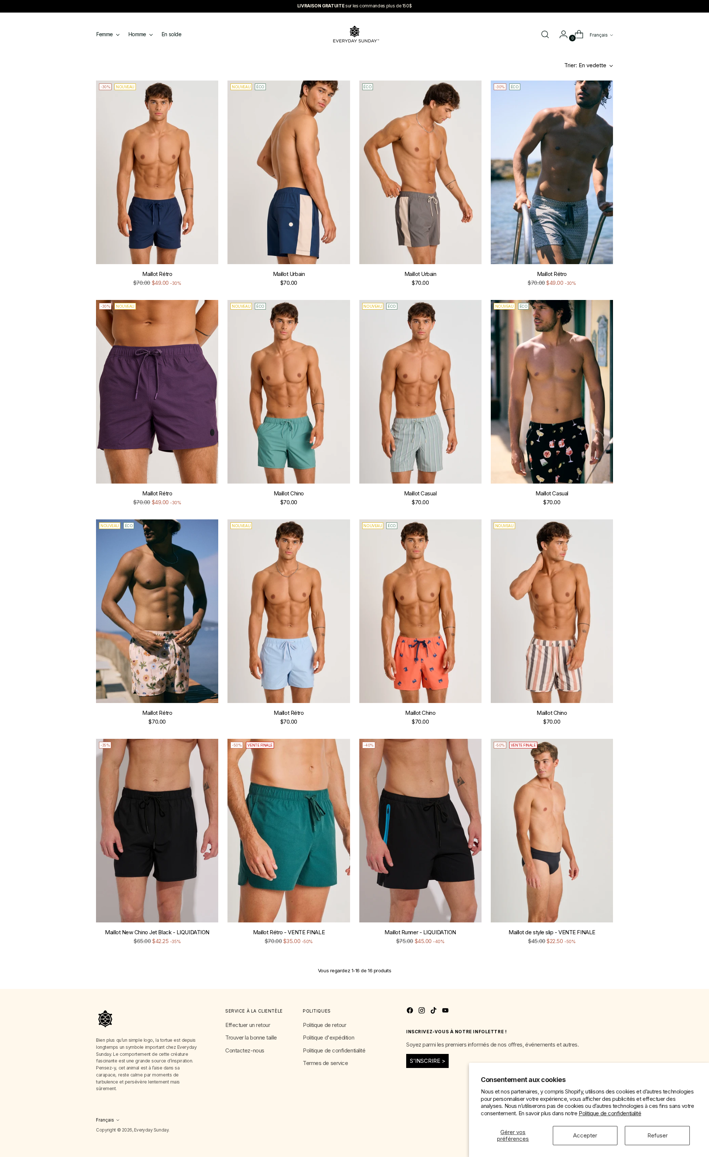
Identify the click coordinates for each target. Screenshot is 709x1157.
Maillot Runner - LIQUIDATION (420, 932)
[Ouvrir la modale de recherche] (545, 34)
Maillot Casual (420, 493)
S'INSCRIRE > (427, 1060)
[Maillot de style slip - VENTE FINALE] (552, 830)
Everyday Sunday (151, 1130)
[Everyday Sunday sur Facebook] (410, 1012)
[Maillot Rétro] (157, 172)
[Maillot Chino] (288, 392)
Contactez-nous (244, 1050)
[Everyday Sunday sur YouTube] (446, 1012)
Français (599, 35)
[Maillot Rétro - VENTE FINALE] (288, 830)
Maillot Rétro (157, 273)
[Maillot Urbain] (288, 172)
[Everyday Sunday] (354, 34)
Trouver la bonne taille (251, 1037)
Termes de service (325, 1062)
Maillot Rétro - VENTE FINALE (289, 932)
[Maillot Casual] (420, 392)
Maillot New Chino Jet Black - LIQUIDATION (157, 932)
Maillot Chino (289, 493)
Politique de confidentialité (610, 1113)
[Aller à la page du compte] (560, 34)
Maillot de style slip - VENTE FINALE (551, 932)
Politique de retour (324, 1024)
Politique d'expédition (328, 1037)
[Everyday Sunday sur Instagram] (422, 1012)
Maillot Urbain (289, 273)
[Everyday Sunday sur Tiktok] (434, 1012)
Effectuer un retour (247, 1024)
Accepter (585, 1135)
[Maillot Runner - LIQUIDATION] (420, 830)
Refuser (657, 1135)
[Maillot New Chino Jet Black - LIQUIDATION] (157, 830)
